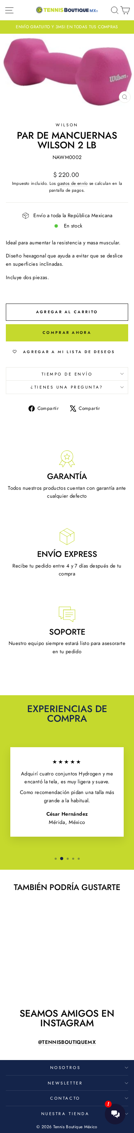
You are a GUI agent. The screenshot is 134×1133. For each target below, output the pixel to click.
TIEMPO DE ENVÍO (67, 374)
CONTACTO (65, 1098)
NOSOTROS (65, 1067)
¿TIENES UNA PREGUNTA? (67, 387)
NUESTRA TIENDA (65, 1113)
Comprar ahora (67, 332)
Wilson (67, 125)
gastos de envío (72, 183)
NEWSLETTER (65, 1083)
